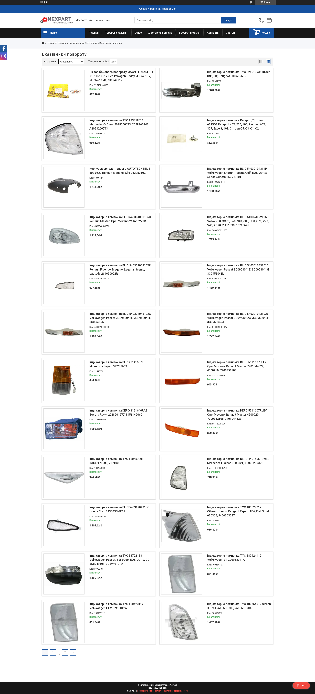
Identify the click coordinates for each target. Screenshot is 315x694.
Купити (107, 107)
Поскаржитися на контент (149, 691)
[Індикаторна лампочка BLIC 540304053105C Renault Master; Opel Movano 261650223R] (63, 235)
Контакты (213, 32)
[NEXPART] (56, 20)
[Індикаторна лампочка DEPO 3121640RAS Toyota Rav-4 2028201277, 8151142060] (63, 428)
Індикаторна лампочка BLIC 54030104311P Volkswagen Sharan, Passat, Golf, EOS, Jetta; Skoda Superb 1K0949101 (237, 173)
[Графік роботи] (269, 20)
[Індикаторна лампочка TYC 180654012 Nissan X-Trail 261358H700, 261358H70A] (181, 622)
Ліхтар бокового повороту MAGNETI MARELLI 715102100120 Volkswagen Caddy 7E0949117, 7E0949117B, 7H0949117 (121, 76)
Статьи (230, 32)
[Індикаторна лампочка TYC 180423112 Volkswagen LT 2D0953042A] (63, 622)
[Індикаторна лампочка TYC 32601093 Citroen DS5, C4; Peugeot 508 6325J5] (181, 90)
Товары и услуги (115, 32)
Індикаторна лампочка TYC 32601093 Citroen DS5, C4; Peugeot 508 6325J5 (238, 74)
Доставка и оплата (160, 32)
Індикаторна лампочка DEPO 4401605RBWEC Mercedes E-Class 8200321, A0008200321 (238, 461)
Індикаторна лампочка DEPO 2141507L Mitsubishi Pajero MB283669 (116, 364)
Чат (304, 685)
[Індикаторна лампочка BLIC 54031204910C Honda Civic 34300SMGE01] (63, 525)
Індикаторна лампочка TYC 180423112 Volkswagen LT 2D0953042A (116, 606)
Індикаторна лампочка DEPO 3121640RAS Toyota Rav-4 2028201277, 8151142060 (118, 412)
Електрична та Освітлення (83, 43)
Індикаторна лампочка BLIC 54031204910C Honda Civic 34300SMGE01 (119, 509)
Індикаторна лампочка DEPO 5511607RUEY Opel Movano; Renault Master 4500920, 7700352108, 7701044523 (237, 414)
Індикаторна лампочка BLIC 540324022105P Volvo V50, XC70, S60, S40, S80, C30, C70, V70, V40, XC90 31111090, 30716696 (238, 221)
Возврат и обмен (189, 32)
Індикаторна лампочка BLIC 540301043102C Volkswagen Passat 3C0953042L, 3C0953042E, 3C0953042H (120, 318)
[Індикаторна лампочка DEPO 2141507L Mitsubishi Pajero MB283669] (63, 380)
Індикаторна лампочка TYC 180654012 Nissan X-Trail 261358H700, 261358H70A (239, 606)
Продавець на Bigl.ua (158, 688)
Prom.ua (173, 685)
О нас (138, 32)
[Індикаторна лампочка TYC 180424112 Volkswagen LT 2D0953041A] (181, 573)
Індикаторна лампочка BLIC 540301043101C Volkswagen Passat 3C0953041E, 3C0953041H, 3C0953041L (238, 269)
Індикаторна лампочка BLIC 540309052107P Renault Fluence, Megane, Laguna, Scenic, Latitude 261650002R (120, 269)
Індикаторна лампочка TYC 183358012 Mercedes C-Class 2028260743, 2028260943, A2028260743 (119, 124)
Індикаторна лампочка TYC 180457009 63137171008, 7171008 (116, 461)
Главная (94, 32)
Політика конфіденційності (175, 691)
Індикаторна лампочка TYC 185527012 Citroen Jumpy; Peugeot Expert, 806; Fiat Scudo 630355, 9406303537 (239, 511)
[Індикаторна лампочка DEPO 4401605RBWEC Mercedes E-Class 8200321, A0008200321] (181, 477)
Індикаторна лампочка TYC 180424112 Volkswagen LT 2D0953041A (234, 557)
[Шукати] (228, 20)
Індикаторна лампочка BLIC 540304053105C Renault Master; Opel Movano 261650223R (120, 219)
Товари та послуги (56, 43)
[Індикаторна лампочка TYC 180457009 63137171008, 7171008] (63, 477)
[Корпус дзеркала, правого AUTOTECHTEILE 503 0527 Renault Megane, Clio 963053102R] (63, 187)
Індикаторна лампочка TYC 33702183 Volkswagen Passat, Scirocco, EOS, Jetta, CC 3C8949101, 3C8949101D (119, 559)
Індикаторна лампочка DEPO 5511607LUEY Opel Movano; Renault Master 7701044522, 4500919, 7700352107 (237, 366)
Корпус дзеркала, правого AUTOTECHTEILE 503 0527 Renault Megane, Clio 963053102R (119, 170)
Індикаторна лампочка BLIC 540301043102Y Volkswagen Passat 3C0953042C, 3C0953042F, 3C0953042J (238, 318)
